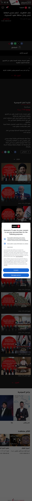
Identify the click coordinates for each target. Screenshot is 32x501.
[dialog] (16, 250)
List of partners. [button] (19, 256)
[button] (16, 247)
